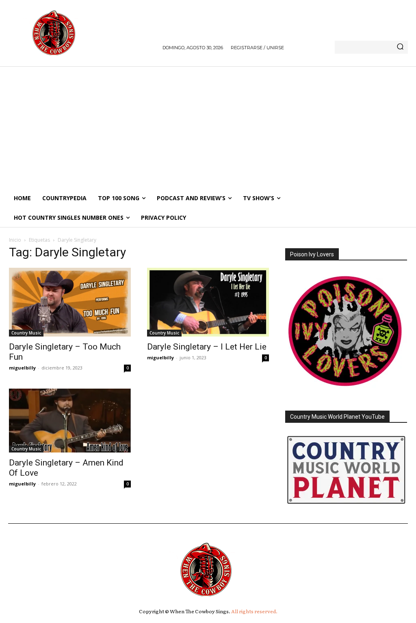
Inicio (15, 239)
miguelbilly (22, 368)
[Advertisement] (208, 127)
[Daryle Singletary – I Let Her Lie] (208, 302)
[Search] (400, 47)
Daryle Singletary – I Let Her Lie (206, 347)
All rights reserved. (254, 611)
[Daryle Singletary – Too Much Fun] (70, 302)
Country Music (26, 333)
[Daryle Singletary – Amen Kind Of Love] (70, 420)
